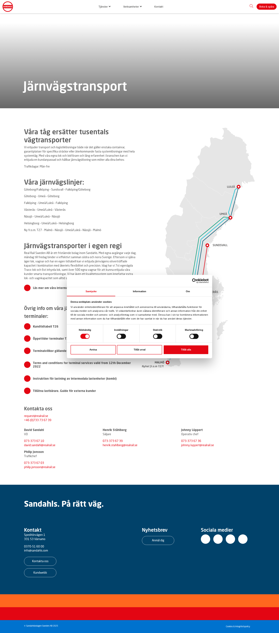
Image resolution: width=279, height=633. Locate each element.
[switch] (121, 336)
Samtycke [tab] (91, 291)
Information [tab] (139, 291)
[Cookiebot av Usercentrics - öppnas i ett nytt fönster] (194, 280)
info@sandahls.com (36, 550)
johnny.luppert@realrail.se (197, 445)
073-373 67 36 (191, 441)
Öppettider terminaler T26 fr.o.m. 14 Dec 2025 (66, 338)
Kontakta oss (40, 561)
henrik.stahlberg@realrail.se (120, 445)
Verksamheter (131, 6)
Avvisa (93, 349)
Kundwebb (40, 572)
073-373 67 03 (34, 463)
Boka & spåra (266, 6)
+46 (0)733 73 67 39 (37, 420)
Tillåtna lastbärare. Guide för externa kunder (64, 391)
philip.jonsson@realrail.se (39, 467)
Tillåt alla (186, 349)
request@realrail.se (36, 416)
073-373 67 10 (34, 441)
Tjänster (103, 6)
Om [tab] (188, 291)
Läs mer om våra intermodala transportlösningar (67, 288)
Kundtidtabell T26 (45, 326)
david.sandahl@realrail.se (39, 445)
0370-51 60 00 (34, 546)
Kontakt (158, 6)
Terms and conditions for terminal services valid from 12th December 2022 (82, 364)
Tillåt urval (139, 349)
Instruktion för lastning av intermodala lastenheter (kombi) (75, 378)
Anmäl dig (158, 540)
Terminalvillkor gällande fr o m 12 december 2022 (68, 351)
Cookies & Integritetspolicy (238, 626)
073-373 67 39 (113, 441)
